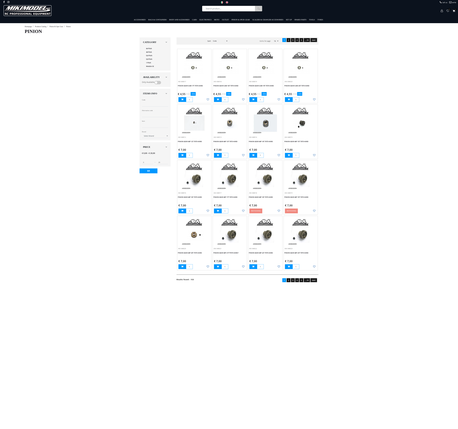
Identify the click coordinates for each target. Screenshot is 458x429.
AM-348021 (217, 248)
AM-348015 (288, 137)
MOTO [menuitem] (216, 20)
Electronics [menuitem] (205, 20)
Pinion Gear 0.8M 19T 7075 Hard (261, 86)
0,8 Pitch (149, 59)
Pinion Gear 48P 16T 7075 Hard (190, 197)
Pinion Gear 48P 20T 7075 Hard (190, 253)
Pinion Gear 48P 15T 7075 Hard (296, 142)
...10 (307, 40)
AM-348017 (217, 193)
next (314, 40)
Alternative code (147, 110)
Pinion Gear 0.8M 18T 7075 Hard (225, 86)
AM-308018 (217, 81)
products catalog (40, 26)
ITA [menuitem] (223, 2)
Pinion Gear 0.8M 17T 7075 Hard (190, 86)
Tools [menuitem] (312, 20)
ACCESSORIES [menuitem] (140, 20)
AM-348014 (253, 137)
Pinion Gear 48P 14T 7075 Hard (261, 142)
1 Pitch (148, 63)
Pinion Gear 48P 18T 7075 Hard (261, 197)
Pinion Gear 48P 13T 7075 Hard (225, 142)
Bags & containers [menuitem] (157, 20)
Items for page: (265, 41)
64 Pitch (149, 48)
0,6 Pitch (149, 55)
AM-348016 (182, 193)
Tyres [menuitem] (320, 20)
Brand (144, 132)
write (454, 2)
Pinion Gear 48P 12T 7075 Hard (190, 142)
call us (444, 2)
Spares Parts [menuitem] (300, 20)
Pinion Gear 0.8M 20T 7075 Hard (296, 86)
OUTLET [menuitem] (225, 20)
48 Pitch (149, 52)
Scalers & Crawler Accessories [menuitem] (267, 20)
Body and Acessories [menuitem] (179, 20)
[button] (258, 8)
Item (143, 121)
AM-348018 (253, 193)
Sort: (209, 41)
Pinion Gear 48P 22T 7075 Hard (261, 253)
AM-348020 (182, 248)
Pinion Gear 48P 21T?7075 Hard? (226, 253)
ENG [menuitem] (228, 2)
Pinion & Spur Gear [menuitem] (241, 20)
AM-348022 (253, 248)
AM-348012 (182, 137)
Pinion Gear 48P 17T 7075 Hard (225, 197)
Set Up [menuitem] (289, 20)
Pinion (68, 26)
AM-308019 (253, 81)
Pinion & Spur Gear (56, 26)
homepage (28, 26)
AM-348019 (288, 193)
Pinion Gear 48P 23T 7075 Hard (296, 253)
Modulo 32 (150, 66)
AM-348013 (217, 137)
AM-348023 (288, 248)
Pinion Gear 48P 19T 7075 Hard (296, 197)
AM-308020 (288, 81)
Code (143, 100)
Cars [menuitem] (194, 20)
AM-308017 (182, 81)
